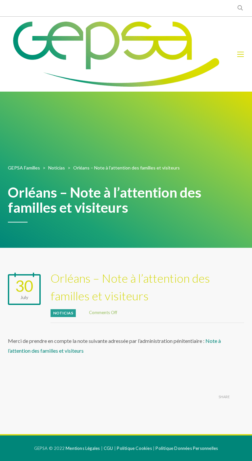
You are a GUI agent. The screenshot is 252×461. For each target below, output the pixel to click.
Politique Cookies (134, 448)
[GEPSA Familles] (116, 54)
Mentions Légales (83, 448)
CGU (108, 448)
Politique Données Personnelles (187, 448)
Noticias (63, 312)
